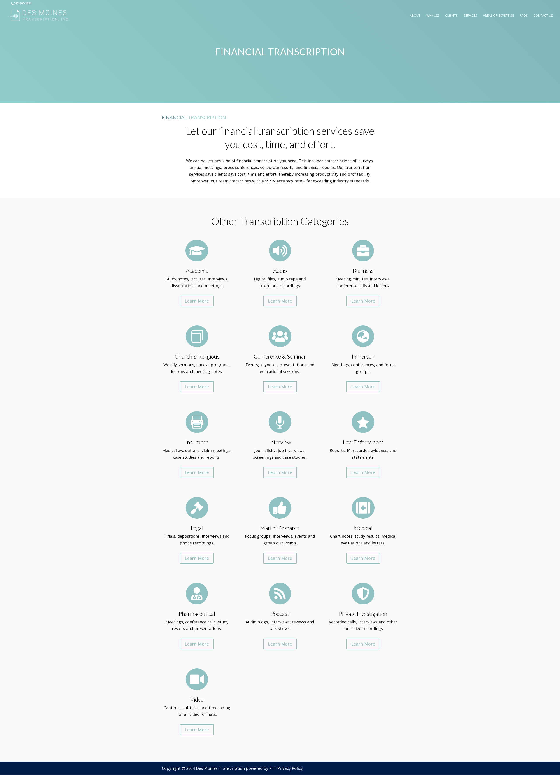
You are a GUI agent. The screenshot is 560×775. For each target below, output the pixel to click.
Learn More (197, 301)
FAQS (524, 15)
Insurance (197, 442)
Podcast (280, 613)
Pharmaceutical (197, 613)
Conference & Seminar (280, 356)
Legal (197, 528)
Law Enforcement (363, 442)
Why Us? (432, 15)
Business (363, 270)
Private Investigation (363, 613)
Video (196, 699)
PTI (272, 768)
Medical (363, 528)
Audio (280, 270)
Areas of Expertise (498, 15)
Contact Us (543, 15)
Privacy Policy (290, 768)
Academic (197, 270)
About (415, 15)
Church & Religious (197, 356)
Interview (280, 442)
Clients (451, 15)
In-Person (363, 356)
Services (470, 15)
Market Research (280, 528)
